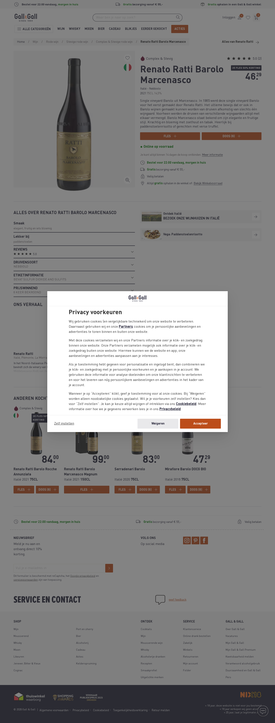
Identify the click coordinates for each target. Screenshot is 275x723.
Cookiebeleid (186, 404)
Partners (126, 327)
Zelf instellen (64, 423)
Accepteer (200, 423)
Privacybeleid (170, 409)
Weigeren (158, 423)
